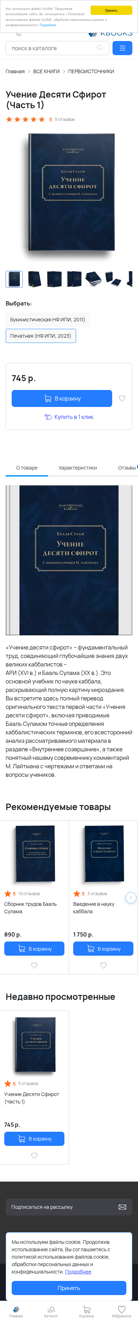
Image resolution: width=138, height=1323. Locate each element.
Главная (15, 71)
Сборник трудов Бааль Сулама (30, 908)
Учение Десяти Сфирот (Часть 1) (31, 1098)
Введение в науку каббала (93, 908)
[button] (122, 48)
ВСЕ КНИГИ (46, 71)
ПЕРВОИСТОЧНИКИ (91, 71)
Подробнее (48, 24)
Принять (111, 10)
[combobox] (58, 48)
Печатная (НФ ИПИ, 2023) (40, 335)
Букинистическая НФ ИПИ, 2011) (47, 319)
